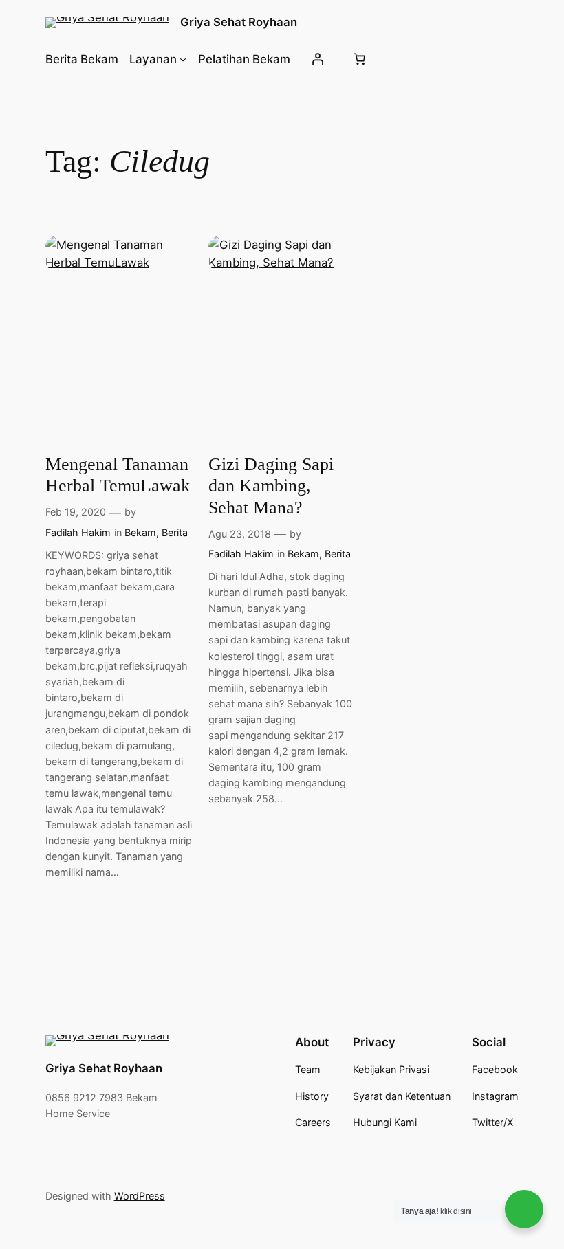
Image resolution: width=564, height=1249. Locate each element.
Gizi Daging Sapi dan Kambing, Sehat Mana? (271, 486)
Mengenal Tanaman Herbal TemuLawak (117, 475)
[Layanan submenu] (183, 59)
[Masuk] (317, 59)
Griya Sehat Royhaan (238, 22)
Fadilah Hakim (78, 532)
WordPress (139, 1196)
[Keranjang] (359, 59)
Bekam (140, 532)
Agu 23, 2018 (239, 534)
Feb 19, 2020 (75, 512)
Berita (175, 532)
